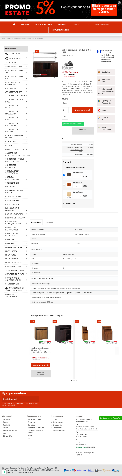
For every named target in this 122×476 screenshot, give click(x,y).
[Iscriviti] (36, 399)
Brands (5, 422)
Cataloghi (6, 425)
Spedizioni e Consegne (36, 428)
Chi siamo (6, 419)
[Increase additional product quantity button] (80, 175)
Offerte (5, 428)
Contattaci (31, 425)
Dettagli (49, 222)
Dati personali (57, 428)
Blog (4, 433)
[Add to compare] (65, 117)
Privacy (30, 435)
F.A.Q (30, 438)
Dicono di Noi (7, 436)
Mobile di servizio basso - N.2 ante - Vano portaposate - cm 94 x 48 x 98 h (41, 351)
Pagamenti (32, 422)
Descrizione (36, 222)
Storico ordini (57, 425)
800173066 (91, 447)
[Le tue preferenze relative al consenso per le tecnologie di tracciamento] (4, 472)
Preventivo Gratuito (10, 430)
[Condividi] (62, 139)
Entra (55, 419)
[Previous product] (118, 38)
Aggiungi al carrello (84, 110)
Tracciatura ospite (59, 430)
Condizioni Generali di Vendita (35, 432)
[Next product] (119, 38)
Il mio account (58, 422)
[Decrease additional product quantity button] (80, 177)
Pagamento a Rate (34, 419)
